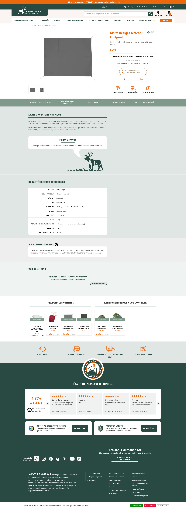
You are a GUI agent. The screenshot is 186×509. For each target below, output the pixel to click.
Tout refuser (151, 505)
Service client (42, 355)
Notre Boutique (115, 480)
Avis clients (113, 494)
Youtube (72, 459)
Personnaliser (163, 505)
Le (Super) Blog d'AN (94, 477)
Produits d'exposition (139, 489)
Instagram (43, 459)
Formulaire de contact (117, 473)
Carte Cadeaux (137, 492)
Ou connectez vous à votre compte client (133, 63)
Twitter (65, 459)
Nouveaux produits (139, 480)
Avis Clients (93, 102)
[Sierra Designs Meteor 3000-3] (102, 323)
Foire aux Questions (116, 477)
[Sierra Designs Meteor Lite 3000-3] (117, 323)
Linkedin (79, 459)
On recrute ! (91, 480)
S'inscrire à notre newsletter (124, 459)
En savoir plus (80, 428)
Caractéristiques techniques (67, 103)
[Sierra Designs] (150, 32)
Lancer (150, 14)
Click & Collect (114, 483)
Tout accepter (137, 505)
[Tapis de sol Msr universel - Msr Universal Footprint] (53, 323)
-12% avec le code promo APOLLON (80, 2)
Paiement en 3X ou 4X (118, 92)
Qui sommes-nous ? (94, 473)
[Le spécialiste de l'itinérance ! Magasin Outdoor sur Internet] (30, 10)
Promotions (136, 477)
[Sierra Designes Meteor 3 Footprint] (32, 90)
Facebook (50, 459)
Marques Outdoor (138, 473)
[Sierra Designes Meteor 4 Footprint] (84, 323)
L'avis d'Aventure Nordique (41, 102)
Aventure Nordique (39, 474)
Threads (58, 459)
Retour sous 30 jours (148, 92)
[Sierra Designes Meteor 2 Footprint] (68, 323)
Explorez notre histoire (38, 490)
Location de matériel (116, 487)
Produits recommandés (145, 102)
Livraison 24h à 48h (133, 92)
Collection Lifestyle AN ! (140, 496)
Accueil (34, 25)
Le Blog (30, 458)
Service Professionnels (117, 490)
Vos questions (119, 102)
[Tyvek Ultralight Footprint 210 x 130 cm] (37, 323)
